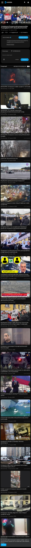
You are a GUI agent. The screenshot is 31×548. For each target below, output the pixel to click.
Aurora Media (6, 37)
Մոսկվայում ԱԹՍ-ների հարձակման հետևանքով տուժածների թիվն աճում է (14, 465)
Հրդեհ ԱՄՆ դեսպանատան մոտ (9, 158)
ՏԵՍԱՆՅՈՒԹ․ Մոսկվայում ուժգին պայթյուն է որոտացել (15, 86)
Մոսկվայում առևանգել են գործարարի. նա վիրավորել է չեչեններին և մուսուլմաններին (15, 370)
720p (27, 22)
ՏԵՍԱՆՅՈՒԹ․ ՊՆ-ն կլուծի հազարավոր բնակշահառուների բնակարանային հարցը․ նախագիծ (13, 112)
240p (26, 18)
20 (21, 22)
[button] (28, 2)
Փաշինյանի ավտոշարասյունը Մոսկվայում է (13, 180)
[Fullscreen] (29, 22)
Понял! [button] (3, 545)
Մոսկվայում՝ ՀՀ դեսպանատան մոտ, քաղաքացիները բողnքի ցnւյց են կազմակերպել (15, 251)
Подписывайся (23, 37)
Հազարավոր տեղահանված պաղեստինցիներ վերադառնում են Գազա (13, 299)
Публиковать (24, 59)
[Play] (2, 22)
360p (26, 16)
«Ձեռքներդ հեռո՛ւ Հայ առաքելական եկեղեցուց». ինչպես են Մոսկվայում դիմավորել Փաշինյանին (14, 227)
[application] (15, 15)
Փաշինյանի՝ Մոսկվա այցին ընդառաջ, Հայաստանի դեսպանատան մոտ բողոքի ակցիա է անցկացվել (14, 323)
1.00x (19, 22)
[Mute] (24, 22)
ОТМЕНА (17, 59)
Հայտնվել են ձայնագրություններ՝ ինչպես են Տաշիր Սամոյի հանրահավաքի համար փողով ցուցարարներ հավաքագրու (15, 276)
